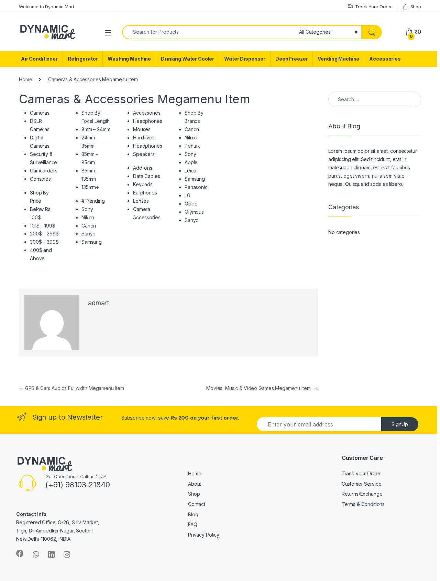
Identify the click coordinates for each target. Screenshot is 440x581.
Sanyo (88, 233)
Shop (415, 6)
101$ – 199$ (42, 226)
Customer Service (362, 484)
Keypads (143, 184)
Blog (193, 514)
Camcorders (43, 170)
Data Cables (146, 176)
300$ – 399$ (44, 242)
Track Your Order (373, 6)
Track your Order (361, 473)
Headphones (147, 121)
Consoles (40, 179)
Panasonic (196, 187)
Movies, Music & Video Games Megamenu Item (262, 388)
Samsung (91, 242)
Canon (88, 226)
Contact (196, 504)
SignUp (400, 424)
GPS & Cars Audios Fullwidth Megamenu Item (71, 388)
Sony (87, 209)
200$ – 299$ (44, 233)
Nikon (87, 217)
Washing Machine (129, 59)
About (194, 484)
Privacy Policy (203, 535)
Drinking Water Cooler (187, 59)
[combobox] (208, 32)
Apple (191, 162)
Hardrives (144, 137)
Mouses (142, 129)
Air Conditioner (39, 59)
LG (187, 195)
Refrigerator (83, 59)
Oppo (191, 204)
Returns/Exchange (362, 494)
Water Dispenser (244, 59)
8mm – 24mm (95, 129)
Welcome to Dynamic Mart (46, 6)
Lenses (141, 201)
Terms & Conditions (363, 504)
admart (98, 303)
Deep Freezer (291, 59)
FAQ (192, 524)
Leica (190, 170)
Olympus (194, 212)
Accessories (384, 59)
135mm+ (90, 187)
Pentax (192, 146)
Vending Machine (338, 59)
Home (25, 79)
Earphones (145, 193)
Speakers (144, 154)
